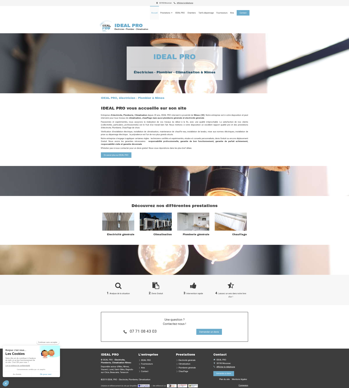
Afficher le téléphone (185, 3)
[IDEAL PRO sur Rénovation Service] (193, 385)
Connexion (243, 385)
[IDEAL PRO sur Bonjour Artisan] (172, 385)
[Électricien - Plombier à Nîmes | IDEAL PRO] (106, 26)
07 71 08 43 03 (143, 331)
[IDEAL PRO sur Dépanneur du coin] (182, 385)
